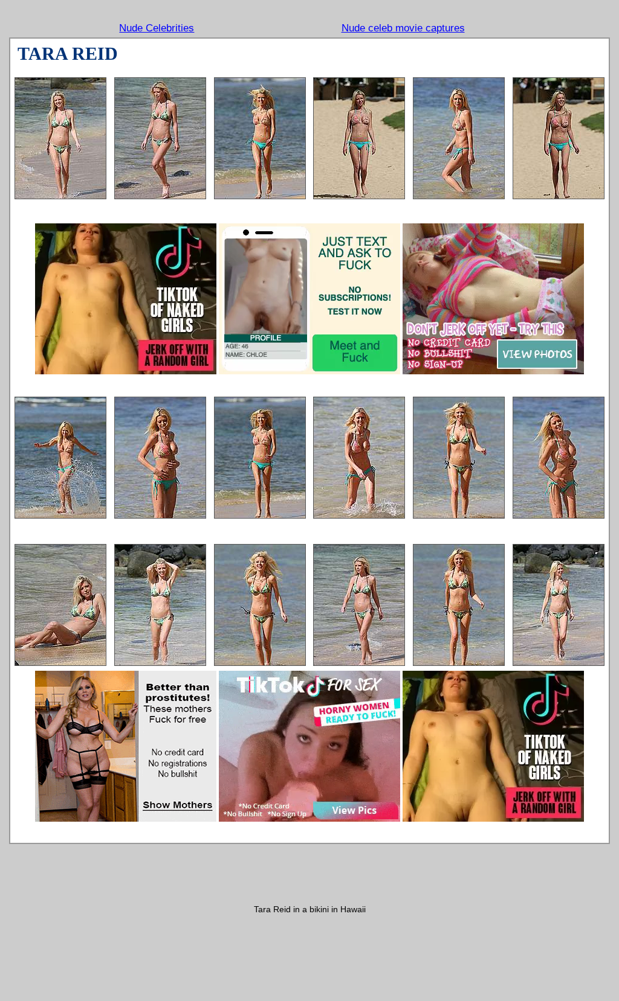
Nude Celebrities (156, 28)
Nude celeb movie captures (403, 28)
